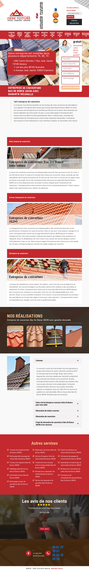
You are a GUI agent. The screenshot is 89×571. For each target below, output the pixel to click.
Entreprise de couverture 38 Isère (11, 34)
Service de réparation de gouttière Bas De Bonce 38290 (44, 483)
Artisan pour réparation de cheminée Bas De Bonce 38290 (45, 474)
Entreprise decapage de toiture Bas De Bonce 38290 (71, 457)
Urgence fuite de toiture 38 (19, 34)
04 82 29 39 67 (41, 8)
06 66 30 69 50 (41, 22)
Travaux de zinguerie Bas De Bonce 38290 (20, 464)
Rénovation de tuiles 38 (76, 35)
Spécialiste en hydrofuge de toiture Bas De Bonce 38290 (71, 464)
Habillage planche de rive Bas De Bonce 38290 (19, 470)
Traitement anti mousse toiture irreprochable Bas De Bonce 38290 (45, 465)
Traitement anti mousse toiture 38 (27, 34)
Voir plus (44, 529)
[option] (44, 508)
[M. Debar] (18, 15)
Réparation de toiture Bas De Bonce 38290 (45, 451)
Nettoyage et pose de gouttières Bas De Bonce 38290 (19, 484)
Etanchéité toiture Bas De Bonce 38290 (19, 476)
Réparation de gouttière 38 (44, 34)
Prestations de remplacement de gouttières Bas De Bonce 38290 (71, 477)
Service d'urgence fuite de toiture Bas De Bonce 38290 (45, 457)
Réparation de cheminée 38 (36, 34)
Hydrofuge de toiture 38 (68, 35)
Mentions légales (57, 568)
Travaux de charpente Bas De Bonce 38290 (19, 451)
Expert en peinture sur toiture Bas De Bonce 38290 (71, 451)
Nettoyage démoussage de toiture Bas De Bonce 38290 (20, 457)
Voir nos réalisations (74, 22)
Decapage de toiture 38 (60, 34)
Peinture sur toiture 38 (52, 34)
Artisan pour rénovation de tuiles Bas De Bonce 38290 (70, 470)
